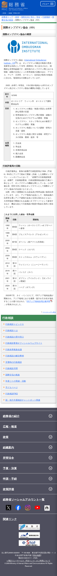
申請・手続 (10, 478)
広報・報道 (10, 426)
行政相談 (46, 17)
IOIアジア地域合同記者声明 (38, 301)
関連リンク (10, 519)
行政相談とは (11, 330)
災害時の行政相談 (13, 362)
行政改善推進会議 (13, 349)
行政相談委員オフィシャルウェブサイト (23, 343)
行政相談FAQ (11, 393)
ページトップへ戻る (49, 312)
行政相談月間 (11, 368)
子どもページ (11, 387)
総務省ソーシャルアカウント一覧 (24, 499)
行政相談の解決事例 (14, 355)
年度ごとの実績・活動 (15, 380)
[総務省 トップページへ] (15, 5)
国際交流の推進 (12, 374)
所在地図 (36, 555)
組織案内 (8, 447)
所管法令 (8, 458)
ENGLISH (16, 13)
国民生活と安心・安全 (30, 17)
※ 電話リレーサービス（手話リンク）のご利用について (28, 560)
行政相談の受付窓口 (14, 336)
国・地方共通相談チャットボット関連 (22, 399)
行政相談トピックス (14, 324)
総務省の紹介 (11, 416)
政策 (17, 17)
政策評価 (8, 489)
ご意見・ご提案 (7, 13)
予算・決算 (10, 468)
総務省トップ (7, 17)
